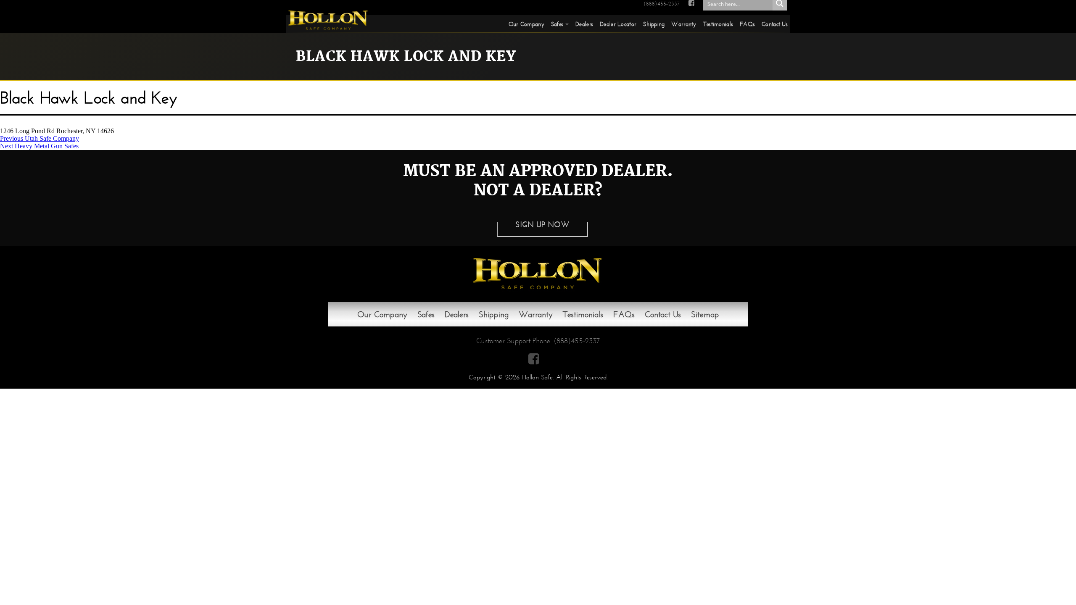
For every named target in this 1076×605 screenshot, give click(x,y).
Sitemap (705, 314)
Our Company (526, 24)
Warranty (683, 24)
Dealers (584, 24)
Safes (557, 24)
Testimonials (718, 24)
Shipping (654, 24)
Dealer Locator (618, 24)
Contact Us (775, 24)
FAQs (747, 24)
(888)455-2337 (661, 3)
